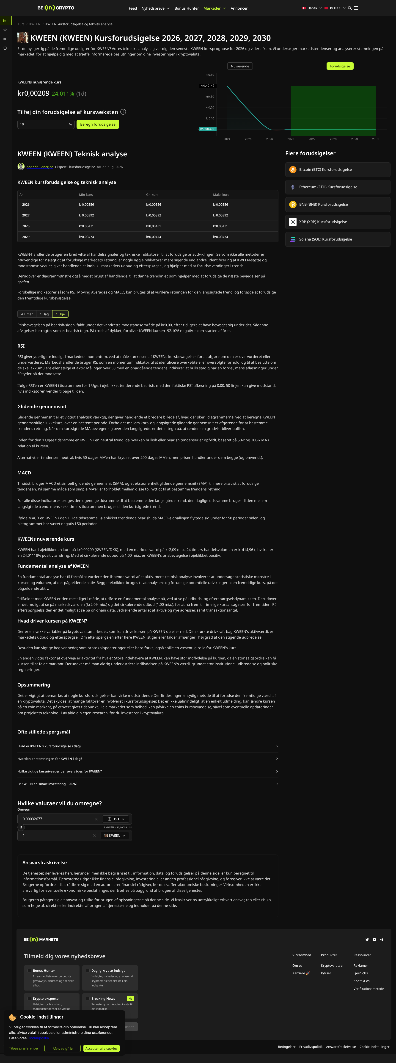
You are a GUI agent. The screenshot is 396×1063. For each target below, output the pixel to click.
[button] (147, 746)
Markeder (212, 8)
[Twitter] (367, 940)
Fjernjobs (361, 973)
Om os (297, 965)
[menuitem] (6, 20)
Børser (326, 973)
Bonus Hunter (187, 8)
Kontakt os (362, 981)
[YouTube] (374, 940)
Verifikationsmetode (369, 988)
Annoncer (239, 8)
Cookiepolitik (38, 1038)
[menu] (6, 34)
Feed (133, 8)
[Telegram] (382, 940)
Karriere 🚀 (301, 973)
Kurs (21, 24)
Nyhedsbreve (153, 8)
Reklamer (361, 965)
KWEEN (35, 24)
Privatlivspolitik (310, 1046)
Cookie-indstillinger (375, 1046)
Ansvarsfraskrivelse (341, 1046)
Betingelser (287, 1046)
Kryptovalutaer (332, 965)
